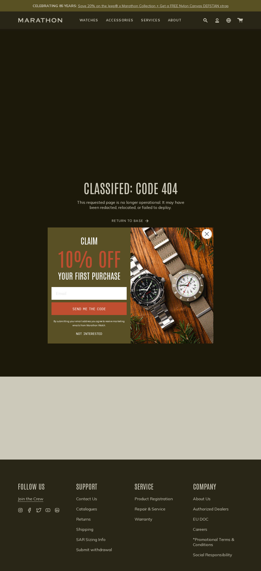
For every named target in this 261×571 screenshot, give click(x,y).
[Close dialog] (206, 234)
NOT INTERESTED (89, 333)
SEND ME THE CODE (89, 309)
